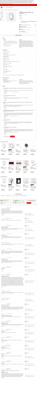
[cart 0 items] (35, 7)
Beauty (12, 1)
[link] (21, 14)
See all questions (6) (6, 136)
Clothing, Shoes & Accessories (18, 0)
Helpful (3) (13, 106)
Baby (10, 1)
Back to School (7, 0)
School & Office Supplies (29, 1)
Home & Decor (23, 0)
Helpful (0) (13, 123)
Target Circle (8, 3)
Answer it (5, 93)
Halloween (12, 0)
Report (18, 91)
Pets (21, 1)
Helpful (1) (13, 98)
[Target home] (1, 7)
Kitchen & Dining (27, 0)
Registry (3, 3)
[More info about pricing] (35, 15)
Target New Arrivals (2, 0)
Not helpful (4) (15, 106)
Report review (32, 230)
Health (23, 1)
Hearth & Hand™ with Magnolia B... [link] (23, 195)
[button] (21, 14)
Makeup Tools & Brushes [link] (8, 195)
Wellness (25, 1)
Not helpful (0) (15, 91)
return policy (22, 83)
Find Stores (11, 3)
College (10, 0)
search (28, 7)
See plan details (24, 22)
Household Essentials (7, 1)
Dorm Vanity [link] (13, 195)
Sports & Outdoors (18, 1)
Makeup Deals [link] (16, 195)
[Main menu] (4, 7)
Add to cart (2, 154)
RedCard (5, 3)
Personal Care (14, 1)
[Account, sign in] (32, 7)
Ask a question (12, 136)
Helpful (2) (13, 91)
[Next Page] (36, 149)
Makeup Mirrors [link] (2, 195)
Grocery (3, 1)
